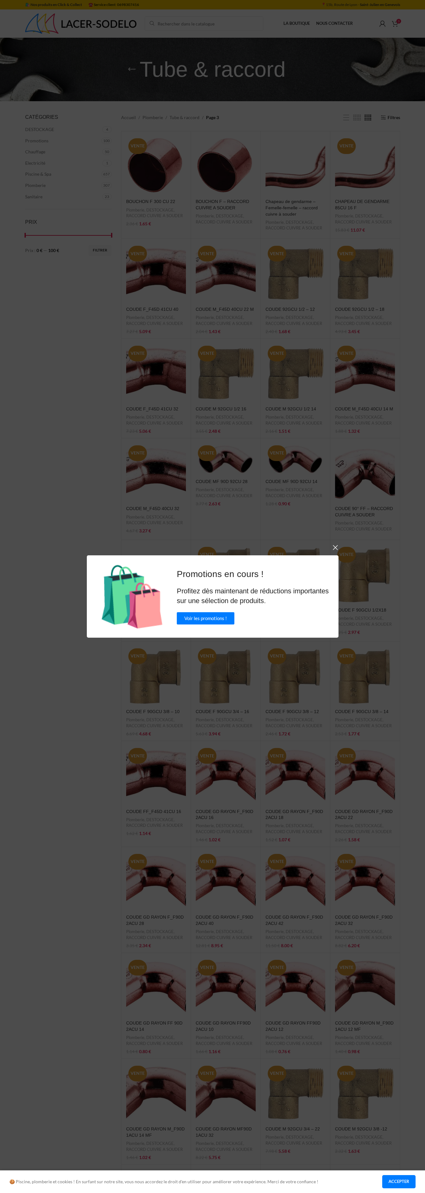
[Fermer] (335, 547)
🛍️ (132, 596)
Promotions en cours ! (220, 574)
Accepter (399, 1181)
